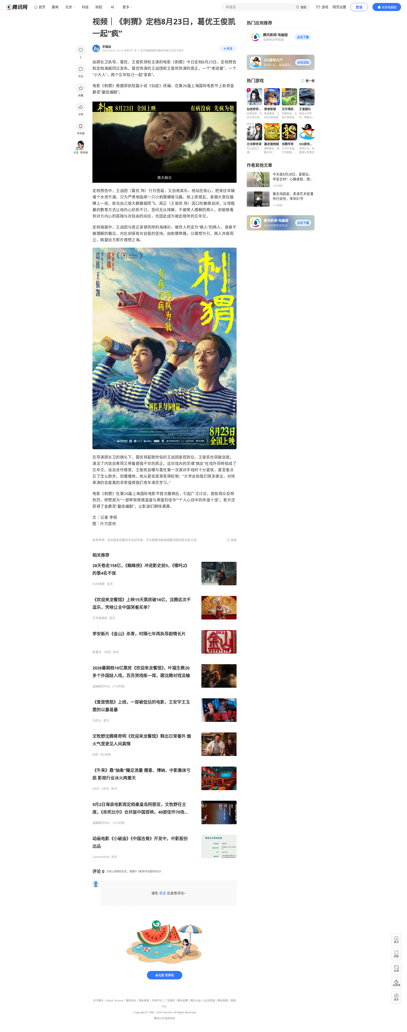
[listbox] (164, 705)
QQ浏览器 (209, 1000)
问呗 (95, 754)
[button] (303, 37)
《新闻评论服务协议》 (149, 871)
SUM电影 (98, 583)
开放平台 (157, 1000)
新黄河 (96, 652)
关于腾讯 (98, 1000)
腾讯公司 (159, 1018)
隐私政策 (144, 1000)
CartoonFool (100, 856)
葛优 (124, 61)
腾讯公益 (196, 1000)
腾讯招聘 (183, 1000)
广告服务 (170, 1000)
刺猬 (179, 61)
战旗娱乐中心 (101, 686)
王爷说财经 (99, 617)
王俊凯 (138, 61)
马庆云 (96, 720)
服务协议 (131, 1000)
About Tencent (114, 1000)
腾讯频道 (223, 1000)
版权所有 (170, 1018)
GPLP (95, 788)
